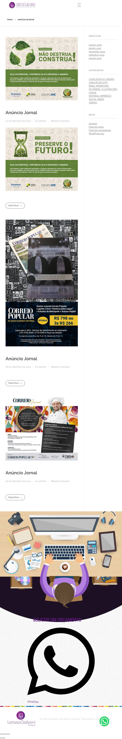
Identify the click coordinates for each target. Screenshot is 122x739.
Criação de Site (98, 82)
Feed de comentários (100, 130)
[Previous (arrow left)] (1, 737)
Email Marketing (99, 86)
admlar (42, 121)
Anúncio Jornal (21, 112)
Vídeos (93, 102)
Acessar (93, 123)
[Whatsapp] (104, 721)
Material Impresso (60, 121)
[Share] (4, 734)
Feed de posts (96, 127)
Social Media (96, 99)
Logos (92, 92)
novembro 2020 (97, 51)
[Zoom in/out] (9, 734)
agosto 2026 (95, 45)
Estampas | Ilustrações (103, 89)
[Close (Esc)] (1, 734)
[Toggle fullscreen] (6, 734)
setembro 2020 (97, 55)
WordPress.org (96, 133)
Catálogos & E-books (101, 79)
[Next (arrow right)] (4, 737)
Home (10, 19)
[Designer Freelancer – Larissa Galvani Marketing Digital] (21, 718)
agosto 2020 (95, 58)
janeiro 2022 (95, 48)
